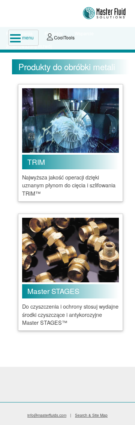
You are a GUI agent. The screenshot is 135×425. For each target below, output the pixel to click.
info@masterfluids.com (46, 415)
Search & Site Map (91, 415)
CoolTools (64, 37)
